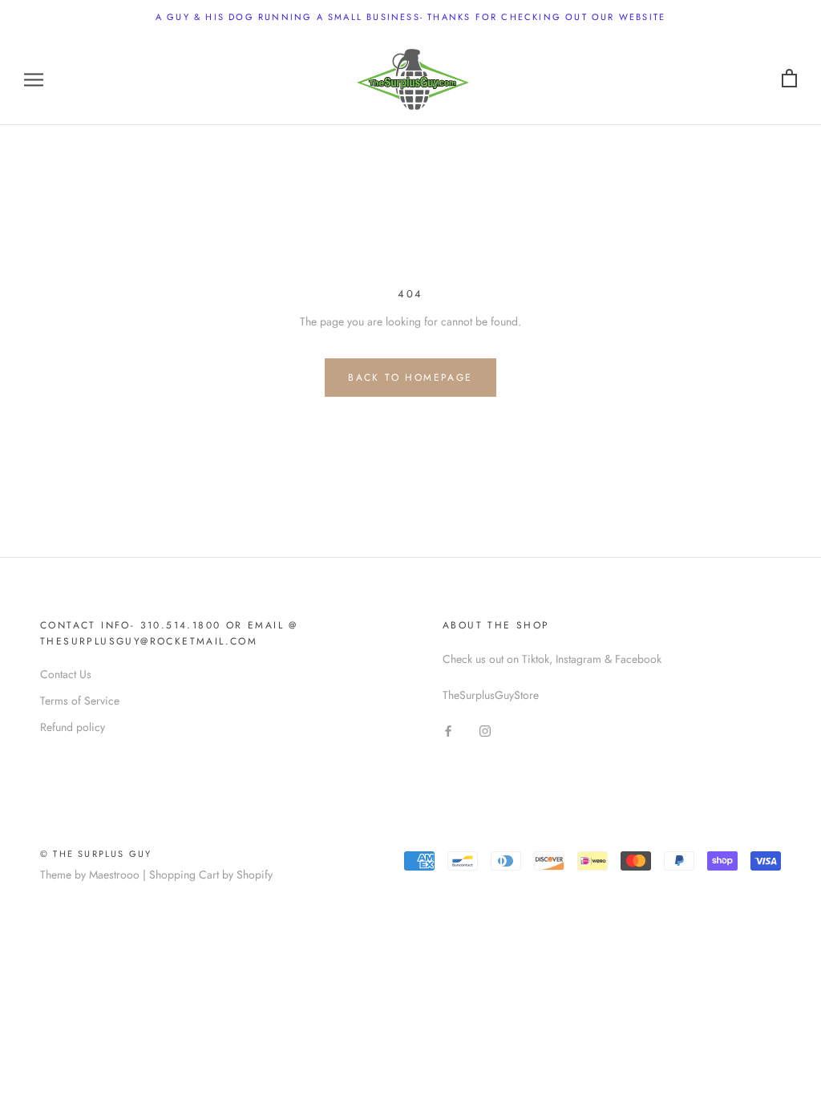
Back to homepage (410, 377)
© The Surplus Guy (96, 853)
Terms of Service (79, 701)
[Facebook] (448, 730)
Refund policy (72, 727)
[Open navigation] (33, 79)
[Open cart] (789, 79)
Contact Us (65, 674)
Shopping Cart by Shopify (211, 875)
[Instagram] (485, 730)
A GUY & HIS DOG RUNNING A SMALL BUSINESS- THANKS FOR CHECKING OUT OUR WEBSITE (410, 16)
